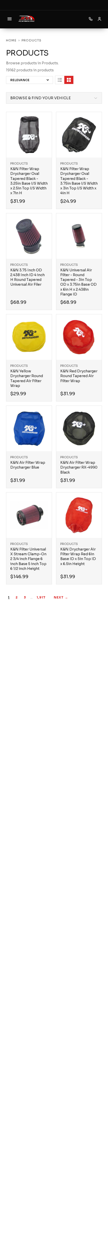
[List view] (59, 80)
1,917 (41, 597)
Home (11, 40)
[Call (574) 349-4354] (90, 19)
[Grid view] (68, 80)
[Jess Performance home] (26, 19)
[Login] (99, 18)
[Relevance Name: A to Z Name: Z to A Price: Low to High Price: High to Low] (29, 80)
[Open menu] (9, 18)
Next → (61, 597)
